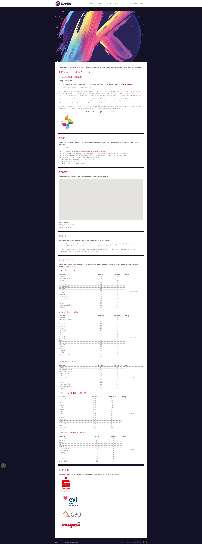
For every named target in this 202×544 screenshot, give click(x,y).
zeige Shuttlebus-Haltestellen (67, 225)
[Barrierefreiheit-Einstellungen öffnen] (3, 465)
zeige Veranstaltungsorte (66, 222)
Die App (91, 3)
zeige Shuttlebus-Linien (66, 227)
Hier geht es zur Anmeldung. (126, 84)
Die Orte (109, 3)
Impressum (127, 542)
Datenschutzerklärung (136, 542)
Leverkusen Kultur (110, 112)
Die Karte (100, 3)
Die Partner (133, 3)
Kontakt (121, 542)
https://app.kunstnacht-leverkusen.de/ (96, 151)
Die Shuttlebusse (120, 3)
